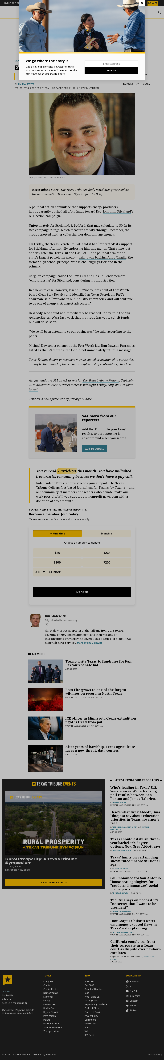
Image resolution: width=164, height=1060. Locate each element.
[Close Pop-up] (142, 3)
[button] (82, 530)
